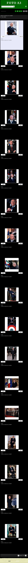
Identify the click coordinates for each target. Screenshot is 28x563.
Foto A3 (14, 3)
